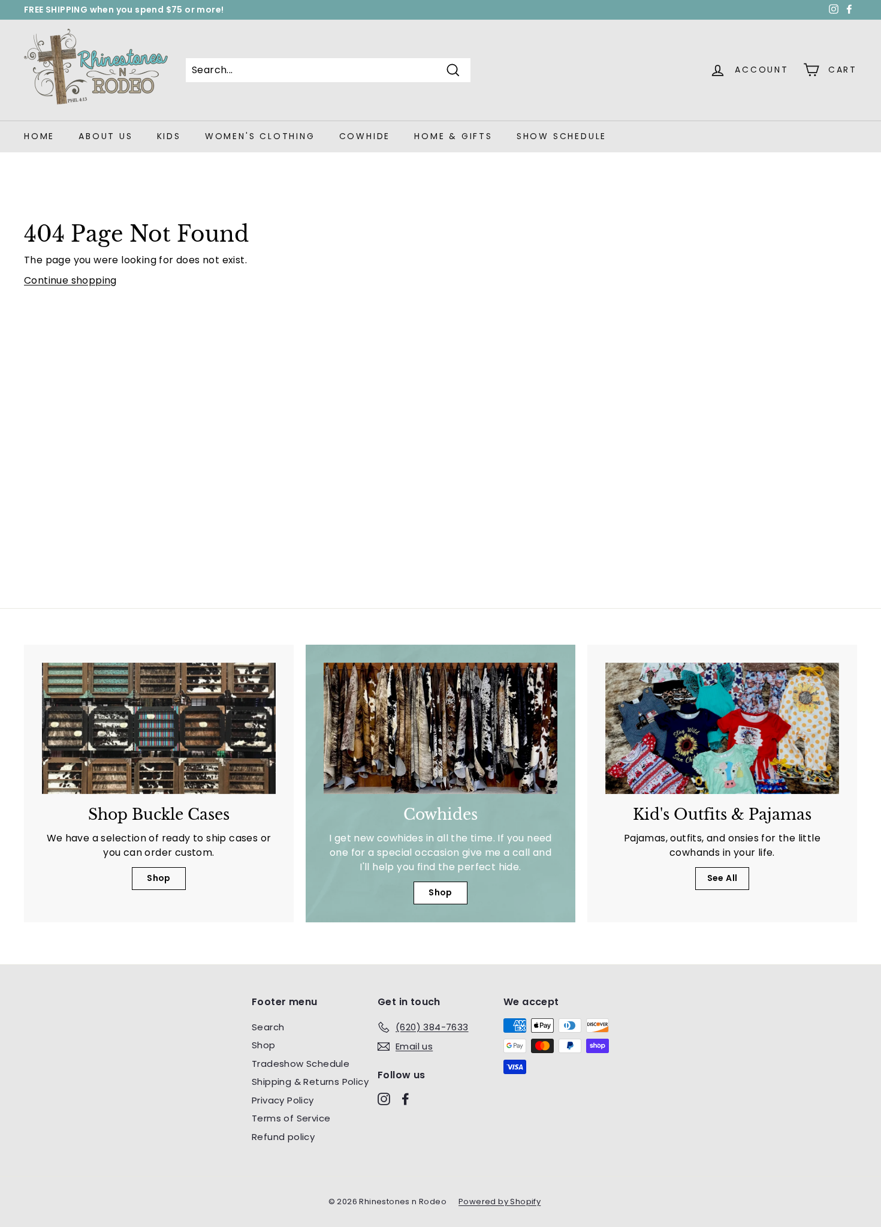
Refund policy (283, 1136)
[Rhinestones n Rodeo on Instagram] (384, 1098)
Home (39, 136)
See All (722, 878)
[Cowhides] (440, 728)
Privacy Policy (283, 1100)
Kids (169, 136)
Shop (159, 878)
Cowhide (365, 136)
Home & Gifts (453, 136)
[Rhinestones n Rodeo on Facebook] (405, 1098)
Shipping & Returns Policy (310, 1081)
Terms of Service (291, 1118)
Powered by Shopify (499, 1201)
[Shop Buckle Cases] (159, 728)
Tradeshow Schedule (300, 1063)
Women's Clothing (260, 136)
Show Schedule (562, 136)
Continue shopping (70, 280)
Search (268, 1027)
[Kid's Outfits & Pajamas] (722, 728)
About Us (105, 136)
